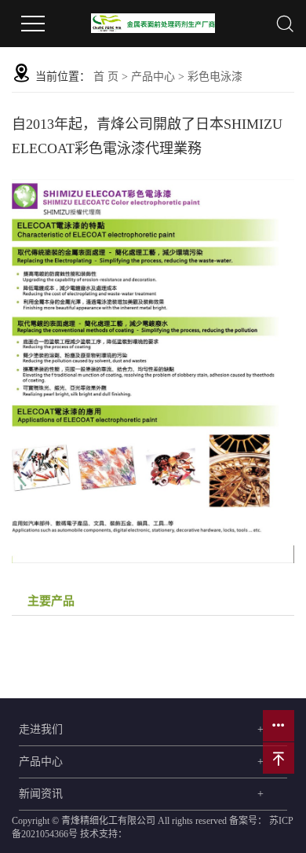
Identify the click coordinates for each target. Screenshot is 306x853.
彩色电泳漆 (215, 76)
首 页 (105, 76)
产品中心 (153, 76)
